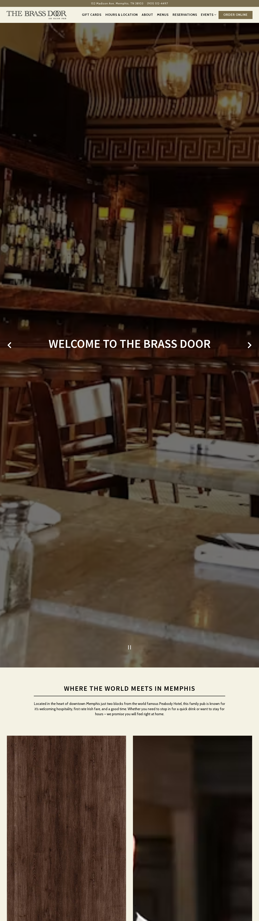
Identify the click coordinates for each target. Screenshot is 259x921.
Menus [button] (163, 15)
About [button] (147, 15)
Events (208, 15)
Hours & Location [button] (121, 15)
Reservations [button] (185, 15)
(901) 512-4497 (157, 3)
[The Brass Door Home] (36, 14)
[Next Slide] (249, 345)
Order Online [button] (235, 15)
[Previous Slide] (9, 345)
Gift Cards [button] (91, 15)
